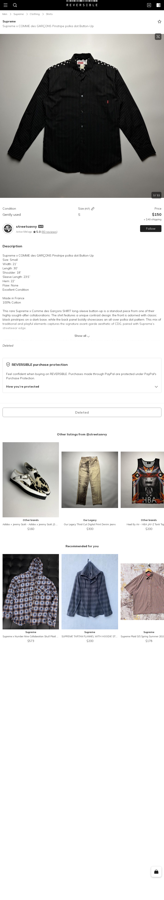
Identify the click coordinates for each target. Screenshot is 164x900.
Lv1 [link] (41, 226)
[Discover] (158, 5)
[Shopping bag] (156, 872)
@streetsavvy (96, 434)
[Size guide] (93, 208)
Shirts (49, 14)
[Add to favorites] (159, 21)
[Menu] (5, 5)
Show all (80, 336)
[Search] (15, 5)
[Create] (149, 5)
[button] (82, 116)
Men (4, 14)
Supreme (18, 14)
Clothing (35, 14)
